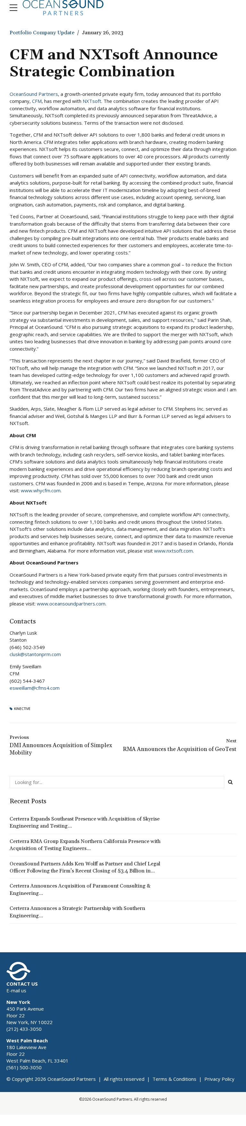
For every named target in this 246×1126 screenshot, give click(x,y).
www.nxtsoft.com (173, 550)
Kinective (22, 709)
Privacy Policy (219, 1079)
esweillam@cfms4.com (35, 688)
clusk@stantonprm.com (35, 654)
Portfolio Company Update (42, 32)
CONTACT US (22, 983)
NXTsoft (92, 101)
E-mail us (16, 990)
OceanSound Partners (34, 94)
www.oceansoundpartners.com (71, 603)
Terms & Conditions (174, 1079)
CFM (37, 101)
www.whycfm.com (41, 490)
